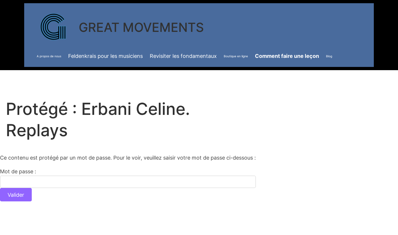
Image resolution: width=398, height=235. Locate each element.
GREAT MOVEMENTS (141, 27)
